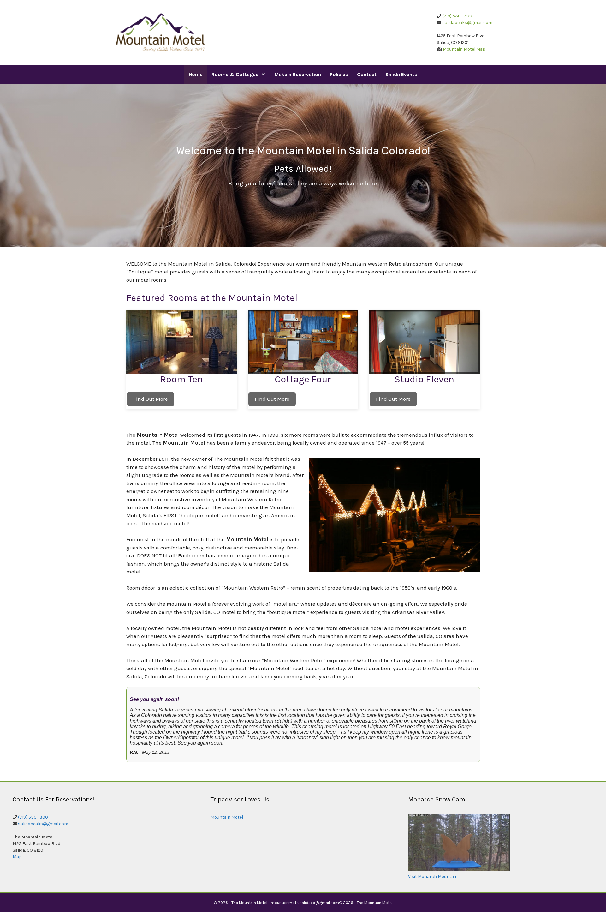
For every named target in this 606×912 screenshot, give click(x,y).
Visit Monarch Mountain (433, 876)
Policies (339, 74)
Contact (367, 74)
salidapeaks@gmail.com (467, 22)
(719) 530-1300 (457, 16)
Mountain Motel (227, 817)
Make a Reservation (298, 74)
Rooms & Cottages (234, 74)
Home (196, 74)
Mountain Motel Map (464, 49)
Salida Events (401, 74)
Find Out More (150, 399)
